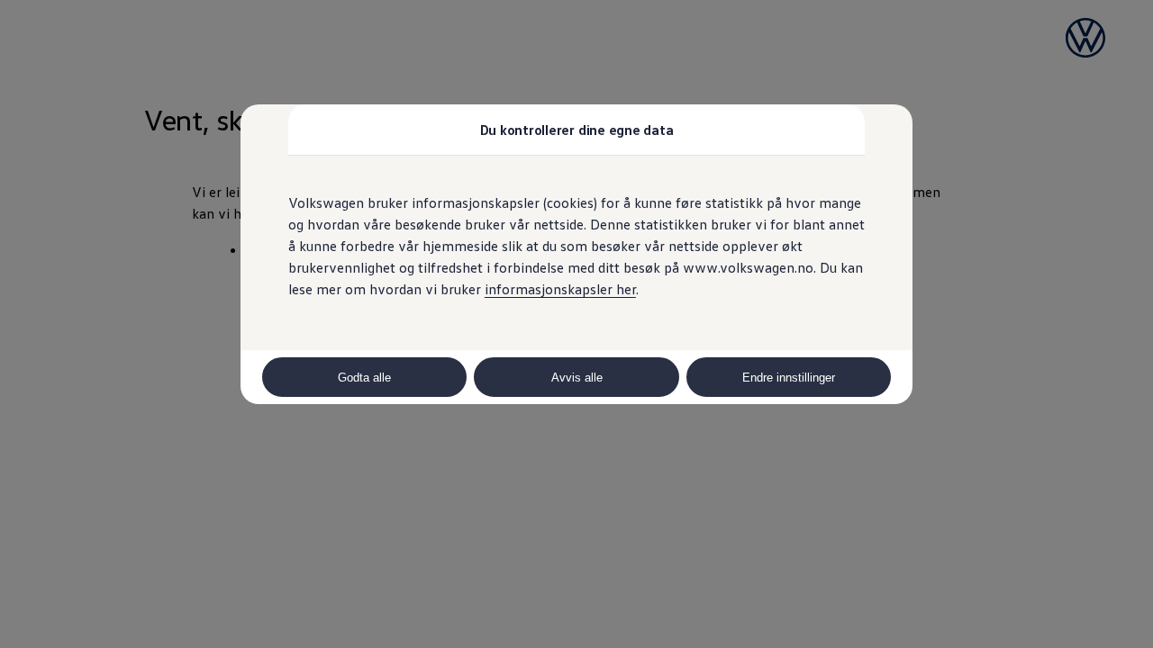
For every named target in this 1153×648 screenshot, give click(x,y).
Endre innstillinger (788, 377)
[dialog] (576, 324)
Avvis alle (577, 377)
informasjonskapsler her (560, 289)
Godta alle (364, 377)
